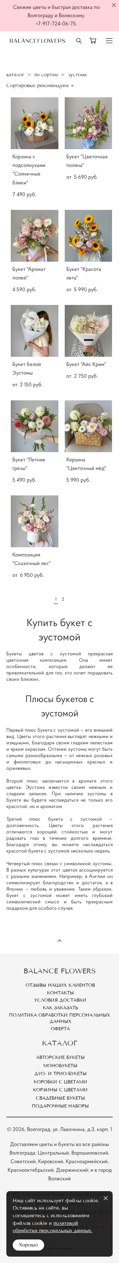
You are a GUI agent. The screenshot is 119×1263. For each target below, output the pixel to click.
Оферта (60, 1029)
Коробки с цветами (60, 1082)
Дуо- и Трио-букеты (60, 1073)
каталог (15, 75)
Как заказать (60, 1008)
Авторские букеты (60, 1057)
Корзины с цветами (60, 1090)
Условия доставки (60, 1000)
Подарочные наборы (60, 1106)
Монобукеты (60, 1065)
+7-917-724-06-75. (56, 23)
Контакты (60, 993)
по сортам (46, 75)
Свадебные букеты (60, 1098)
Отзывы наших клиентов (60, 985)
